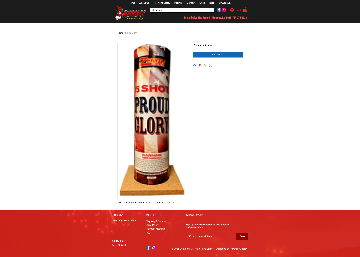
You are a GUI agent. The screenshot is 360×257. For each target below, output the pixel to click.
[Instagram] (224, 10)
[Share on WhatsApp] (205, 65)
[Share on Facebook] (194, 65)
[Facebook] (219, 10)
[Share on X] (210, 65)
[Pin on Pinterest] (200, 65)
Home (120, 33)
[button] (202, 3)
